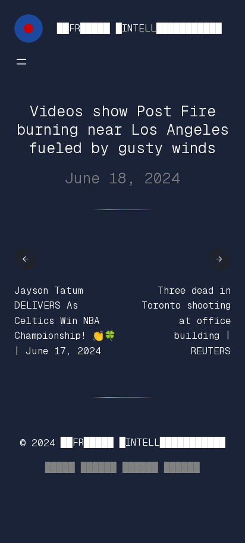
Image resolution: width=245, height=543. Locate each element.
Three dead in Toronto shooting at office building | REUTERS (186, 321)
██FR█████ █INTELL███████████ (139, 28)
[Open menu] (21, 62)
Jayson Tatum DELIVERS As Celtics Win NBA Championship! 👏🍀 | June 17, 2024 (65, 321)
